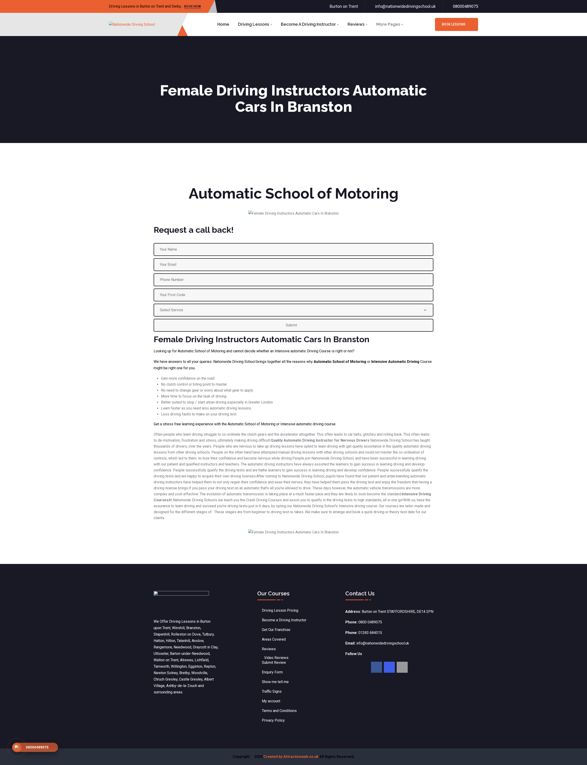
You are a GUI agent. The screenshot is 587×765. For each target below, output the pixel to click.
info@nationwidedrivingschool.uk (405, 6)
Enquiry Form (272, 672)
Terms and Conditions (279, 711)
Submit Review (274, 662)
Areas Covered (274, 639)
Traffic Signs (272, 691)
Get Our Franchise (276, 630)
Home (223, 24)
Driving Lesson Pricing (280, 610)
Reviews (356, 24)
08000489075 (465, 6)
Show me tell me (275, 682)
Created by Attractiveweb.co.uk (290, 756)
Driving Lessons (253, 24)
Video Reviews (276, 658)
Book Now (192, 6)
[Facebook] (376, 667)
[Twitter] (389, 667)
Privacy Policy (273, 720)
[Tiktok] (402, 667)
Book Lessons (453, 24)
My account (271, 701)
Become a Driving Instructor (308, 24)
